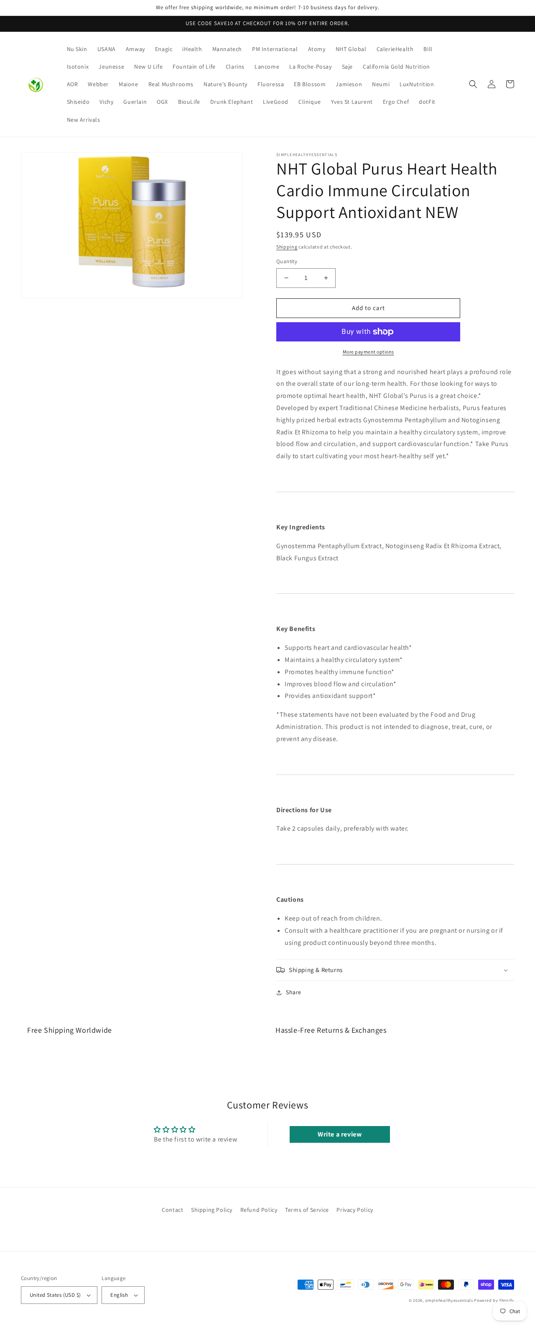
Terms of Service (307, 1210)
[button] (473, 84)
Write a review (340, 1134)
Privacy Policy (354, 1210)
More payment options (368, 352)
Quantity (286, 261)
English (119, 1294)
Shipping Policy (211, 1210)
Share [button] (293, 992)
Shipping (287, 247)
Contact (172, 1210)
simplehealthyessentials (449, 1300)
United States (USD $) (55, 1294)
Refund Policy (259, 1210)
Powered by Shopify (494, 1300)
